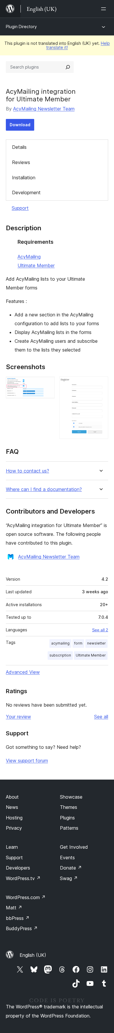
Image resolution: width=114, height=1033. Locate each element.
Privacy (14, 828)
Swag (69, 878)
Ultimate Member (36, 265)
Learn (12, 847)
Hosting (14, 818)
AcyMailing (29, 257)
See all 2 (100, 630)
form (78, 643)
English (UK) (33, 955)
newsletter (96, 643)
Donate (71, 868)
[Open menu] (104, 9)
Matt (14, 908)
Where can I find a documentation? (44, 489)
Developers (18, 868)
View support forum (27, 760)
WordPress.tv (23, 878)
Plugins (67, 818)
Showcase (71, 797)
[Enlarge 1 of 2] (47, 384)
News (12, 807)
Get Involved (74, 847)
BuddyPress (22, 928)
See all (101, 717)
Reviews (21, 162)
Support (20, 208)
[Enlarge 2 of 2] (100, 384)
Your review (18, 717)
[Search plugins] (68, 67)
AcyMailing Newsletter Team (44, 109)
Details (19, 147)
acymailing (60, 643)
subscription (60, 655)
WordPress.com (26, 897)
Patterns (69, 828)
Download (20, 124)
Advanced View (23, 672)
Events (67, 857)
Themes (68, 807)
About (12, 797)
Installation (23, 177)
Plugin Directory (21, 26)
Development (26, 192)
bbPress (18, 918)
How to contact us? (27, 471)
